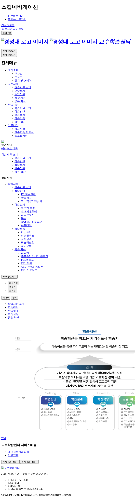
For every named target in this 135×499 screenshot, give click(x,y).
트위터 (12, 291)
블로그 (12, 287)
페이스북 (13, 283)
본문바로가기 (16, 15)
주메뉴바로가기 (17, 19)
